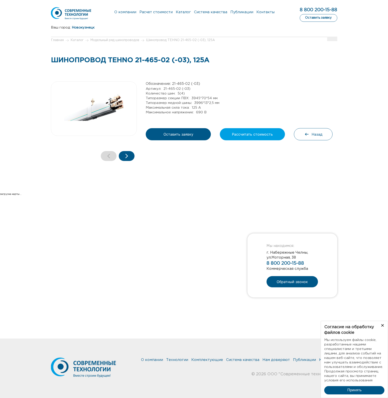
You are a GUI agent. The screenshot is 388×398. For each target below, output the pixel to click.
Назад (317, 134)
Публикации (241, 12)
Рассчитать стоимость (252, 134)
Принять (354, 390)
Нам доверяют (276, 360)
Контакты (265, 12)
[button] (126, 156)
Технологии (177, 360)
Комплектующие (207, 360)
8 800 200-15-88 (318, 10)
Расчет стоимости (156, 12)
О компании (125, 12)
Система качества (210, 12)
